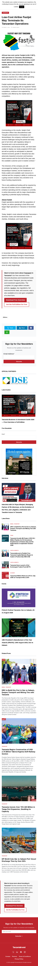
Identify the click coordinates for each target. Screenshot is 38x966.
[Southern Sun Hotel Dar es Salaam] (19, 462)
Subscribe (18, 936)
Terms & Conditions (25, 956)
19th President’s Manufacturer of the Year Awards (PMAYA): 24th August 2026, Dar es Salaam (17, 642)
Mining (11, 523)
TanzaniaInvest (19, 947)
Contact (7, 956)
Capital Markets (14, 550)
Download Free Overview (15, 300)
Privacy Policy (19, 959)
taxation (13, 288)
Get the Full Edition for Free (16, 304)
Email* (3, 434)
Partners (14, 956)
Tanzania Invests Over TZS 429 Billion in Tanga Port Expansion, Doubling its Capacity (18, 809)
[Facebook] (21, 952)
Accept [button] (21, 6)
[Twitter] (13, 952)
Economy (12, 572)
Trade (11, 535)
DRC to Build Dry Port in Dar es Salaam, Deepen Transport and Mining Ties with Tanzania (23, 528)
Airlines (5, 317)
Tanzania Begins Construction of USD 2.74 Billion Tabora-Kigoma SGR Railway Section (18, 752)
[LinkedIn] (17, 952)
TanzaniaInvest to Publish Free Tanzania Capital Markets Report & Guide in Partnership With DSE (21, 555)
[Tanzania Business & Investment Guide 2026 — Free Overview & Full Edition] (18, 405)
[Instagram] (24, 952)
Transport (5, 12)
